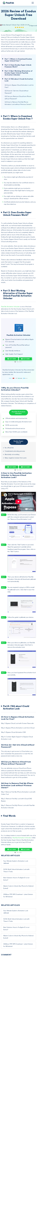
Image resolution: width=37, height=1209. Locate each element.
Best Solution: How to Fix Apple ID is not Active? (16, 879)
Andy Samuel (6, 25)
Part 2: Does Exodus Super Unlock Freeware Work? (18, 66)
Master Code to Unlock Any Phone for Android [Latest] (18, 887)
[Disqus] (18, 980)
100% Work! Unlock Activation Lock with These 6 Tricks (16, 870)
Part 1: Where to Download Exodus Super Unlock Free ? (18, 60)
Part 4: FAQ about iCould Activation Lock (19, 80)
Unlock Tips (16, 25)
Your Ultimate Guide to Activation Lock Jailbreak (15, 862)
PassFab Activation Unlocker (10, 306)
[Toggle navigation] (32, 3)
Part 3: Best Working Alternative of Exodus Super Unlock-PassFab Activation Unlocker (18, 73)
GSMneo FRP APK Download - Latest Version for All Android (18, 895)
